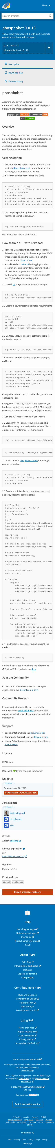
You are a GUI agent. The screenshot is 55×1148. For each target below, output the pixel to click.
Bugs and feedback (27, 995)
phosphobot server (29, 460)
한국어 (30, 1125)
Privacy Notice (26, 1039)
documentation (37, 733)
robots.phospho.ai (21, 168)
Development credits (26, 1010)
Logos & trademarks (27, 973)
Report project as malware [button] (27, 892)
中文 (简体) (10, 1122)
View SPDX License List (13, 856)
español (26, 1117)
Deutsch (49, 1120)
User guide (26, 937)
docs (33, 669)
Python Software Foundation (29, 1086)
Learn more (27, 260)
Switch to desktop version (27, 1104)
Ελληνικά (39, 1120)
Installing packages (26, 929)
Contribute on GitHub (26, 998)
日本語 (43, 1117)
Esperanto (50, 1122)
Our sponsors (27, 977)
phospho (14, 840)
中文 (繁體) (21, 1122)
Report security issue (28, 1031)
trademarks (24, 1078)
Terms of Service (26, 1027)
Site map (27, 1089)
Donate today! (27, 1070)
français (35, 1117)
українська (28, 1120)
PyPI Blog (26, 962)
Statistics (27, 970)
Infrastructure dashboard (26, 966)
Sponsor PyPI (27, 1006)
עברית (40, 1122)
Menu (45, 5)
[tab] (27, 64)
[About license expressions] (24, 849)
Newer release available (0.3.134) (21, 793)
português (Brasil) (15, 1120)
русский (32, 1122)
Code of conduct (26, 1035)
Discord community (29, 690)
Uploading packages (26, 933)
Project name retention (26, 941)
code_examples (25, 710)
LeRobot (25, 264)
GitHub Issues (11, 744)
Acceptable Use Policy (26, 1043)
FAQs (27, 944)
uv (14, 284)
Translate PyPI (26, 1002)
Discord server (41, 737)
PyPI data (8, 783)
